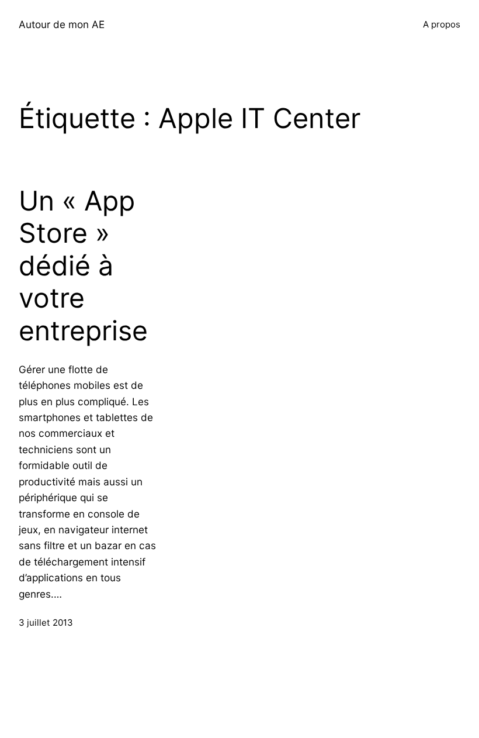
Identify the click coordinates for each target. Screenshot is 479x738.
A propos (441, 24)
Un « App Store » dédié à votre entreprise (83, 266)
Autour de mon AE (62, 24)
